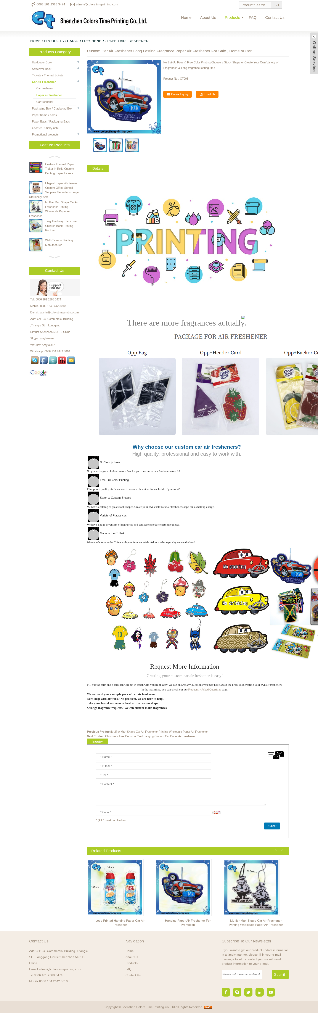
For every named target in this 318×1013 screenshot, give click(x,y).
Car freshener (44, 88)
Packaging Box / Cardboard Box (52, 108)
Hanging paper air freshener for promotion (188, 922)
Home (186, 17)
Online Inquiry (179, 94)
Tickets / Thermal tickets (47, 75)
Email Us (209, 94)
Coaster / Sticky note (45, 128)
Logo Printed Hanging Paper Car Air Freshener (120, 922)
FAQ (253, 17)
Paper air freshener (128, 41)
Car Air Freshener (85, 41)
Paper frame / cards (44, 115)
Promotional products (45, 134)
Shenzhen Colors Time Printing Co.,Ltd (148, 1007)
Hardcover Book (42, 62)
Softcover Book (41, 69)
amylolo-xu (47, 338)
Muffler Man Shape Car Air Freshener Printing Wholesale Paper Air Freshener (159, 731)
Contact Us (274, 17)
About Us (208, 17)
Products (232, 17)
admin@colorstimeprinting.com (97, 4)
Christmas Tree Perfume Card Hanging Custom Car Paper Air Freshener (150, 736)
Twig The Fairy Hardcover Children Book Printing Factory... (61, 226)
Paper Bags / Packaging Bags (51, 121)
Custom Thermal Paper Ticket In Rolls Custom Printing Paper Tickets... (60, 169)
